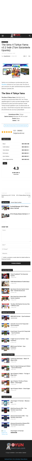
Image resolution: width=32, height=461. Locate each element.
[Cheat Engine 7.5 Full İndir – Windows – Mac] (5, 403)
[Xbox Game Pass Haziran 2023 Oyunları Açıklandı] (5, 298)
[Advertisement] (16, 17)
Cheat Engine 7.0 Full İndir (17, 430)
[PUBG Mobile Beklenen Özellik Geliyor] (5, 283)
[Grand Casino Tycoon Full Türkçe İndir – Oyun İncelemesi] (5, 333)
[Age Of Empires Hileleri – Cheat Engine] (5, 390)
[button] (2, 36)
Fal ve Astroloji (16, 459)
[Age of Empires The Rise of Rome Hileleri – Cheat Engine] (5, 383)
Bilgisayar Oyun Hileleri (8, 354)
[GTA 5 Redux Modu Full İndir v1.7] (5, 215)
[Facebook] (3, 59)
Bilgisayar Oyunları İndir (8, 312)
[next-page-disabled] (5, 222)
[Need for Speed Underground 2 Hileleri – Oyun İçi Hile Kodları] (5, 368)
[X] (6, 59)
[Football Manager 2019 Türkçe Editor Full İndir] (5, 208)
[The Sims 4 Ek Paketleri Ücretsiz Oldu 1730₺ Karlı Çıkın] (5, 306)
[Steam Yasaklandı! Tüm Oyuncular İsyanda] (5, 276)
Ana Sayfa (4, 39)
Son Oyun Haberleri (7, 270)
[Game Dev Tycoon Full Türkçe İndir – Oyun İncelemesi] (5, 326)
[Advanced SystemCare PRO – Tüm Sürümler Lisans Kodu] (5, 418)
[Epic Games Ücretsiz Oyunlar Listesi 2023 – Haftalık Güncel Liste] (5, 291)
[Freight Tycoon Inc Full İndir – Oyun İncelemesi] (5, 341)
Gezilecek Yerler (8, 459)
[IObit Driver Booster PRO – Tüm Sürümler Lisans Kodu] (5, 410)
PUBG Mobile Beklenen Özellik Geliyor (20, 281)
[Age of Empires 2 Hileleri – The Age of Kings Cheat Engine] (5, 375)
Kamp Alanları (24, 459)
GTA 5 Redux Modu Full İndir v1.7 (23, 196)
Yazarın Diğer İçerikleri (16, 202)
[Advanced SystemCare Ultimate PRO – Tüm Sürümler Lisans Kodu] (5, 425)
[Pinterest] (10, 59)
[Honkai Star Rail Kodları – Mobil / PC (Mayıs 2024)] (5, 360)
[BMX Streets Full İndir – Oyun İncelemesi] (5, 348)
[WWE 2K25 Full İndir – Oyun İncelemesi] (5, 318)
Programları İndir (6, 397)
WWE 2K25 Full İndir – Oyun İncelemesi (20, 316)
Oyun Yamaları (10, 39)
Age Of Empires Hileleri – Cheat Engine (20, 388)
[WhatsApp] (13, 59)
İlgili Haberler (5, 202)
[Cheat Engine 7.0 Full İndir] (5, 433)
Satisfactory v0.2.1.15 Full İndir (8, 196)
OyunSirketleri (7, 56)
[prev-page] (2, 222)
